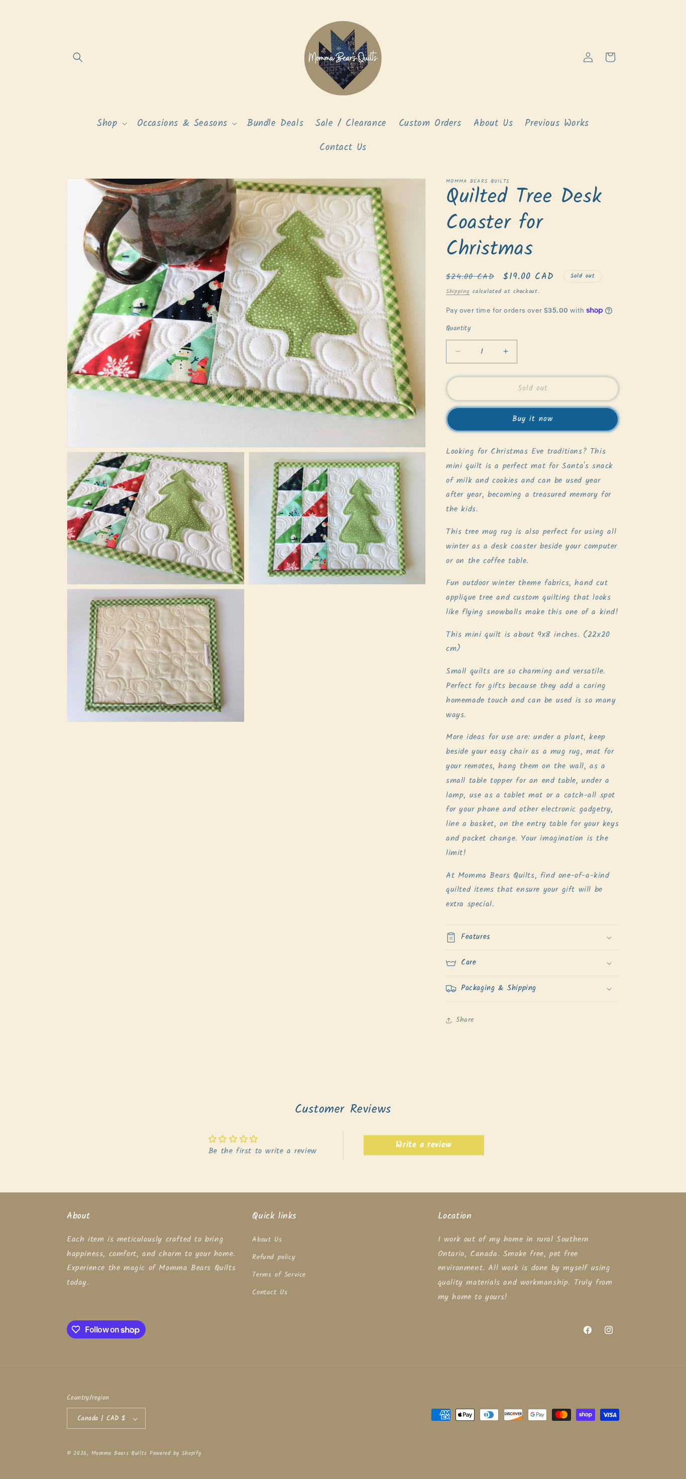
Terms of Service (279, 1274)
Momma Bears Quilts (119, 1453)
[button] (78, 57)
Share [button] (465, 1019)
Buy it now (532, 419)
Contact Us (269, 1292)
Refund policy (273, 1256)
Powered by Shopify (175, 1453)
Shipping (458, 291)
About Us (267, 1239)
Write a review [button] (423, 1145)
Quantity (458, 329)
